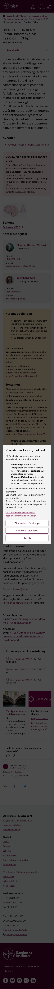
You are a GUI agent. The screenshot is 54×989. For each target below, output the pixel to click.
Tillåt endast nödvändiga (27, 523)
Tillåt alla (27, 538)
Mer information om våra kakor (20, 512)
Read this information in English (21, 515)
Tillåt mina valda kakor (27, 530)
